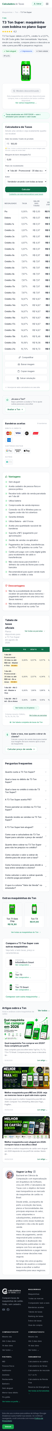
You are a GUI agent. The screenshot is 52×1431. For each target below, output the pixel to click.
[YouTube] (3, 1309)
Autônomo (6, 1370)
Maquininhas (7, 12)
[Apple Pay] (27, 451)
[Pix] (9, 462)
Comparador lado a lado (39, 1303)
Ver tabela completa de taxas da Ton (27, 722)
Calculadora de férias (37, 1366)
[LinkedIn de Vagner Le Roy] (34, 1172)
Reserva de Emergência (38, 1387)
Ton (16, 12)
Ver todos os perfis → (11, 1401)
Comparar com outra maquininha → (23, 996)
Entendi (8, 1427)
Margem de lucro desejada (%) (18, 155)
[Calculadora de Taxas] (11, 1291)
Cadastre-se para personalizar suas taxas (26, 194)
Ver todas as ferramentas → (38, 1392)
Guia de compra (35, 1325)
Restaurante (7, 1379)
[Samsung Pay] (18, 451)
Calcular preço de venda (19, 749)
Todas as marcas (35, 1298)
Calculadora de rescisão (39, 1370)
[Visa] (18, 433)
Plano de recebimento (14, 166)
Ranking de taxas (35, 1316)
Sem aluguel (7, 1388)
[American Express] (9, 440)
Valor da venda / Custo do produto (19, 139)
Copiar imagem (28, 371)
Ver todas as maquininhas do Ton (24, 932)
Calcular (26, 189)
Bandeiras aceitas (36, 1307)
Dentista (5, 1375)
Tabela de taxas (35, 1312)
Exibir (7, 177)
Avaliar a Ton (13, 409)
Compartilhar (27, 357)
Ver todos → (44, 1010)
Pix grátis (6, 1397)
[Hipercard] (36, 433)
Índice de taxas (35, 1321)
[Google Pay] (9, 451)
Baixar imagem (27, 364)
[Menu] (47, 4)
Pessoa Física (8, 1366)
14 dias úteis (7, 1345)
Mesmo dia (7, 1337)
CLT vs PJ (32, 1375)
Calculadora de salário (38, 1361)
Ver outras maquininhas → (26, 103)
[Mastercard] (9, 433)
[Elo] (27, 433)
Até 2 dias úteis (9, 1341)
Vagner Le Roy (24, 1171)
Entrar (38, 4)
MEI (3, 1361)
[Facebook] (8, 1309)
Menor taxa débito (10, 1392)
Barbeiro (6, 1384)
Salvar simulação (27, 378)
